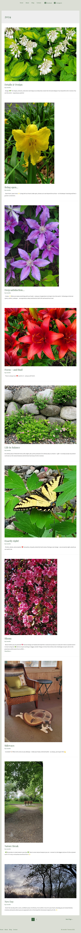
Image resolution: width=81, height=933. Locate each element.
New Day (9, 901)
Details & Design (13, 84)
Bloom (8, 638)
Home (21, 3)
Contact (39, 3)
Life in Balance (12, 447)
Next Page (69, 919)
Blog (33, 3)
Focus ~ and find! (14, 369)
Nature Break (12, 846)
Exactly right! (12, 540)
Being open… (11, 187)
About (27, 3)
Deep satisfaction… (15, 290)
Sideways (9, 745)
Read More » (8, 651)
